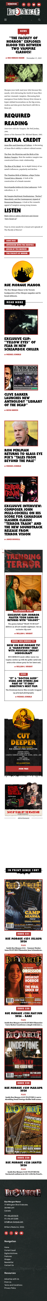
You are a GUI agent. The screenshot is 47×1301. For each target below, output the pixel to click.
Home (6, 1247)
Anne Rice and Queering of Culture (18, 145)
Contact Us (9, 1265)
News (29, 611)
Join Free (23, 768)
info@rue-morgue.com (13, 1222)
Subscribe (12, 4)
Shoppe (7, 1259)
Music (15, 641)
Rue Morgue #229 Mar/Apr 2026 (23, 1089)
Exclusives (20, 611)
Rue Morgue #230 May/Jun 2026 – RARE (23, 1015)
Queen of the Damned (16, 249)
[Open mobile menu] (5, 20)
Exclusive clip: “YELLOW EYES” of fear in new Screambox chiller (21, 344)
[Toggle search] (39, 19)
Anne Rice (11, 241)
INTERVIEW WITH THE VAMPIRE (20, 245)
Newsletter (8, 1262)
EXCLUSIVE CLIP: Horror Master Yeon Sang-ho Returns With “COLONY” (23, 617)
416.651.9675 (13, 1216)
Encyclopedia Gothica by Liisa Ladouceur (20, 187)
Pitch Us (7, 1282)
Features (8, 1256)
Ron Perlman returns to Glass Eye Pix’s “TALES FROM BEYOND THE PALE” (23, 455)
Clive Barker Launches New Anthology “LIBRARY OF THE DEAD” (23, 399)
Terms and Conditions (13, 1285)
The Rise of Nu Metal (12, 166)
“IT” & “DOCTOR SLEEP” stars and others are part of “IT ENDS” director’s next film (23, 682)
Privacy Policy (10, 1288)
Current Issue (10, 1250)
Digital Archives (10, 1253)
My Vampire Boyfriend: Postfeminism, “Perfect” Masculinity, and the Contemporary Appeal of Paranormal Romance (23, 199)
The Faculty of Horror (17, 253)
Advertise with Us (11, 1279)
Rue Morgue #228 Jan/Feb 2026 (24, 1164)
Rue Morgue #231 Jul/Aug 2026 (23, 940)
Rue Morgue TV (27, 641)
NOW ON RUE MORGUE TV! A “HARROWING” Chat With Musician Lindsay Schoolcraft (23, 649)
